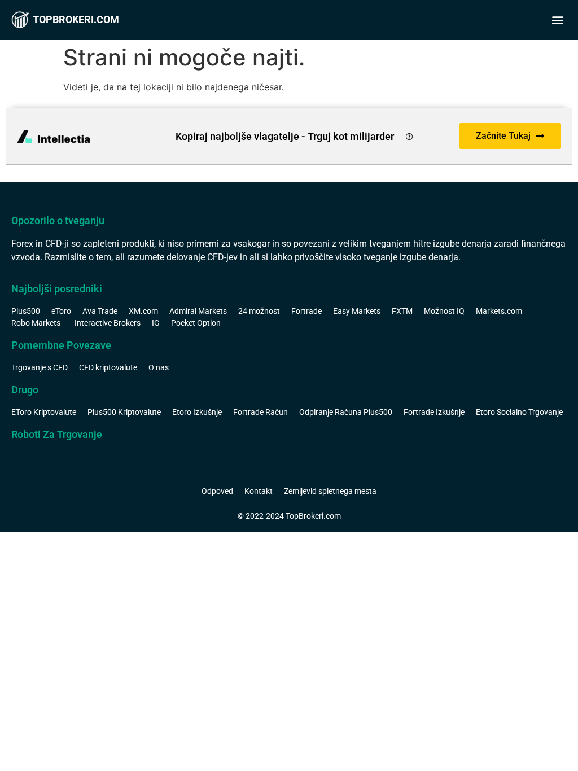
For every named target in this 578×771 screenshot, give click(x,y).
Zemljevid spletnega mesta (330, 491)
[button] (557, 20)
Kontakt (258, 491)
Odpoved (217, 491)
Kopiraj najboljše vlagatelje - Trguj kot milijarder (285, 136)
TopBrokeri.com (76, 19)
